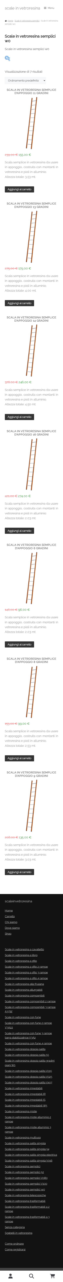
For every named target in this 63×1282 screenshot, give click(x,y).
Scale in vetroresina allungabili (23, 989)
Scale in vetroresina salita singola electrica (31, 1154)
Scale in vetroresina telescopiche (25, 1195)
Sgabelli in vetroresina (18, 1233)
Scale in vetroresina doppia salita (25, 1049)
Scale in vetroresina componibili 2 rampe (30, 1001)
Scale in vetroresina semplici (27, 21)
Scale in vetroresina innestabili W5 (26, 1105)
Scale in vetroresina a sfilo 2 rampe (26, 966)
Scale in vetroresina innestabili (23, 1088)
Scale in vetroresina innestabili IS (25, 1099)
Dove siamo (12, 927)
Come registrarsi (15, 1249)
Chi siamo (11, 922)
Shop (8, 933)
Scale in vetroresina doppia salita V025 (28, 1076)
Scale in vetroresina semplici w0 (25, 1189)
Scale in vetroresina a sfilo (21, 961)
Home (10, 21)
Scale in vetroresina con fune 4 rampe (28, 1043)
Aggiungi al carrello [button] (19, 189)
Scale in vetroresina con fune (23, 1017)
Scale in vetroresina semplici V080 (26, 1178)
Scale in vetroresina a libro (21, 955)
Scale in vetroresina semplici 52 (24, 1172)
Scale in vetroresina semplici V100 (26, 1183)
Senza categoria (15, 1227)
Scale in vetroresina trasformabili (25, 1201)
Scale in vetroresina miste (21, 1111)
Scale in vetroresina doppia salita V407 (28, 1082)
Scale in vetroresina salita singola (25, 1143)
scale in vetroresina (22, 8)
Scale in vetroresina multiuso (23, 1137)
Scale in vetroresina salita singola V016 (28, 1160)
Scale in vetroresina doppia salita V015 (28, 1071)
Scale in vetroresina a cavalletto (24, 949)
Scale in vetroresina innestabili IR (25, 1094)
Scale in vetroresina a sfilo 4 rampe (26, 978)
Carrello (10, 916)
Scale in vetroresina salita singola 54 (27, 1149)
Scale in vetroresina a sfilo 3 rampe (26, 972)
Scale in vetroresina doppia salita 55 (27, 1054)
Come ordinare (14, 1243)
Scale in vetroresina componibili (25, 995)
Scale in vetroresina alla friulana (24, 984)
